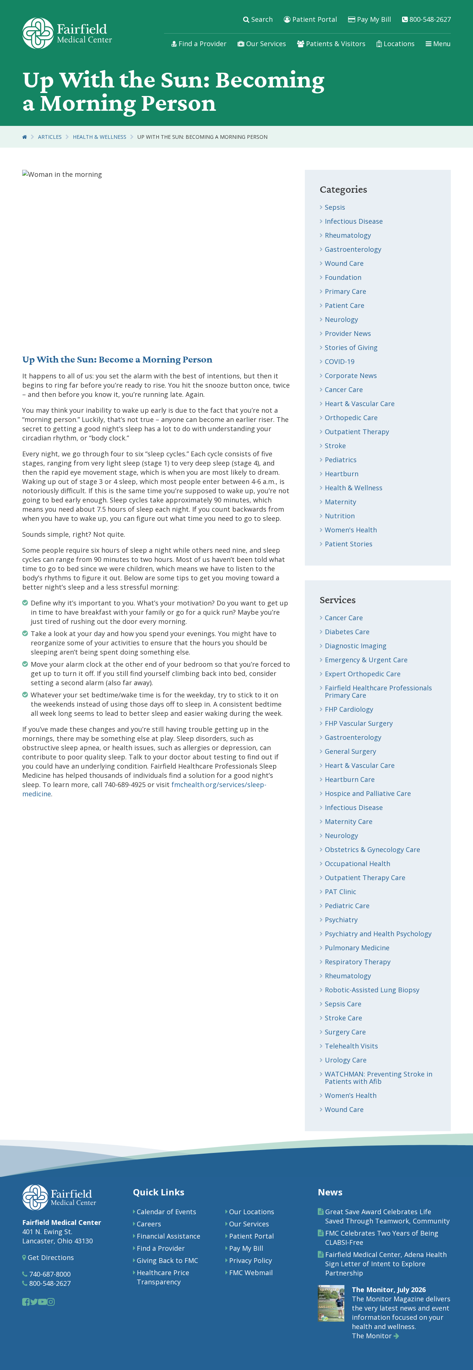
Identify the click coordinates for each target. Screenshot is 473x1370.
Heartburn (341, 473)
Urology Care (346, 1059)
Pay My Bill (373, 19)
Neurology (341, 319)
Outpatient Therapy (357, 431)
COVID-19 (339, 361)
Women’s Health (351, 1095)
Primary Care (345, 291)
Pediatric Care (347, 905)
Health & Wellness (99, 136)
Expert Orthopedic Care (363, 673)
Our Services (265, 44)
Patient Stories (348, 543)
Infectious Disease (354, 221)
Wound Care (344, 263)
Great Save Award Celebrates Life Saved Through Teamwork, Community (387, 1216)
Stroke (335, 445)
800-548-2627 (429, 19)
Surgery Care (345, 1031)
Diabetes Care (347, 631)
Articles (50, 136)
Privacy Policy (250, 1260)
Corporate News (351, 375)
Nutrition (340, 515)
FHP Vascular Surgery (359, 723)
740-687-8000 (49, 1274)
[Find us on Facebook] (26, 1301)
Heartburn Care (350, 779)
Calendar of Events (166, 1211)
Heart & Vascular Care (360, 403)
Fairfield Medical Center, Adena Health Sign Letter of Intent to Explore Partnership (386, 1263)
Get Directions (50, 1257)
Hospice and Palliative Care (368, 793)
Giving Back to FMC (167, 1260)
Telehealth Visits (351, 1045)
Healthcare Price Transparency (163, 1277)
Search (261, 19)
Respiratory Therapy (358, 961)
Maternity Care (348, 821)
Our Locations (251, 1211)
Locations (398, 44)
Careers (149, 1223)
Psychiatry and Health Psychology (378, 933)
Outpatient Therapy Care (365, 877)
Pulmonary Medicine (357, 947)
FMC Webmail (251, 1272)
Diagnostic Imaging (356, 645)
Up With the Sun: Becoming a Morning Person (202, 136)
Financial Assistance (168, 1236)
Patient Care (344, 305)
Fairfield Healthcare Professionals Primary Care (378, 691)
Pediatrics (341, 459)
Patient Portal (313, 19)
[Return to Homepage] (24, 136)
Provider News (348, 333)
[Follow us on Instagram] (51, 1301)
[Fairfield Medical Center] (67, 33)
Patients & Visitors (334, 44)
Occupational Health (357, 863)
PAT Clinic (340, 891)
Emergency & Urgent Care (366, 659)
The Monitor (373, 1335)
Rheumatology (348, 235)
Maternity (340, 501)
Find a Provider (202, 44)
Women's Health (351, 529)
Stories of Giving (351, 347)
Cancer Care (344, 389)
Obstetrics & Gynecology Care (372, 849)
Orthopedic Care (351, 417)
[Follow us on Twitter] (34, 1301)
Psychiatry (341, 919)
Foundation (343, 277)
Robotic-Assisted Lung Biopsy (372, 989)
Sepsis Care (343, 1003)
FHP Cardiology (349, 709)
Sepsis (335, 207)
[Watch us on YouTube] (42, 1301)
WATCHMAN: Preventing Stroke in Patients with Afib (378, 1077)
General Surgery (350, 751)
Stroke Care (343, 1017)
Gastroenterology (353, 249)
